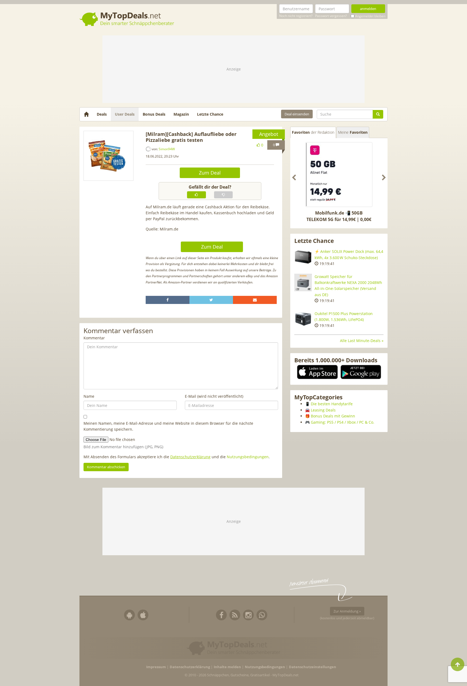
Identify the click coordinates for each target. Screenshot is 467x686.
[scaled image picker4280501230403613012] (108, 155)
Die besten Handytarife (332, 403)
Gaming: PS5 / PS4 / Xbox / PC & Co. (342, 422)
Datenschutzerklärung (190, 456)
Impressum (156, 667)
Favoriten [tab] (313, 132)
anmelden (368, 8)
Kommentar (94, 337)
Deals (102, 114)
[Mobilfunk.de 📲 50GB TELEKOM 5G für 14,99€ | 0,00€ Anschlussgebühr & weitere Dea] (338, 174)
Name (89, 396)
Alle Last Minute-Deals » (361, 340)
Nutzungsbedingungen (248, 456)
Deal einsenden (297, 114)
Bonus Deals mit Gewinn (333, 416)
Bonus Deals (154, 114)
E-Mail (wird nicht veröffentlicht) (214, 396)
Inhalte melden (227, 667)
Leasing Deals (323, 410)
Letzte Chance (210, 114)
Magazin (181, 114)
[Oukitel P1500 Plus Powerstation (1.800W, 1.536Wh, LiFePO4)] (303, 319)
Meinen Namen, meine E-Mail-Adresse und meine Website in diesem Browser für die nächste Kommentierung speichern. (168, 426)
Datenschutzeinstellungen (312, 667)
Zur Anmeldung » (347, 611)
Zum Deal (210, 172)
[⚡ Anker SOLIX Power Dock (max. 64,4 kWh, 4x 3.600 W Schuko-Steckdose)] (303, 257)
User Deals (125, 114)
